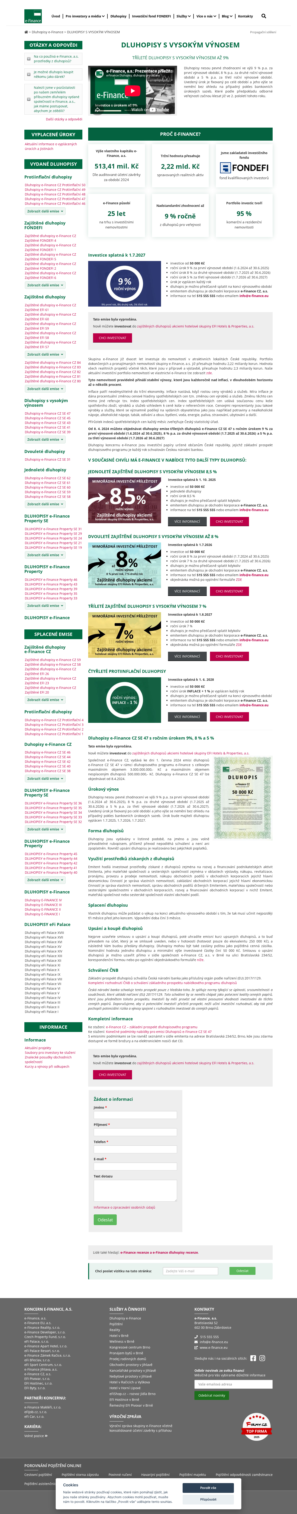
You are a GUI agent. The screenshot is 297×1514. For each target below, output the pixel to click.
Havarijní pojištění (155, 1474)
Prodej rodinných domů (128, 1359)
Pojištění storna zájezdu (80, 1474)
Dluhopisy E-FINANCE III (43, 904)
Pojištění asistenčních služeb (46, 1483)
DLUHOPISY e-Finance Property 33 (51, 598)
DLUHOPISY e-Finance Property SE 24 (53, 538)
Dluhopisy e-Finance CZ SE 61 (48, 482)
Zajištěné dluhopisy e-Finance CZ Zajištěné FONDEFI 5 (50, 256)
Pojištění (116, 1324)
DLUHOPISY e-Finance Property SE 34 (53, 812)
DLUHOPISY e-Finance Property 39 (51, 589)
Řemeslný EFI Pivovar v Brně (131, 1405)
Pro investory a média (84, 16)
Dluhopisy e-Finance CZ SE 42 (48, 761)
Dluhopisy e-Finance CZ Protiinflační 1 (54, 734)
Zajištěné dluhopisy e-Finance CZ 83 (53, 367)
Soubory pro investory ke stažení (50, 1052)
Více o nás (205, 16)
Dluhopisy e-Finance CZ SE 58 (48, 496)
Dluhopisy (118, 16)
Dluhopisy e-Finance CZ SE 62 (48, 478)
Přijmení (102, 1124)
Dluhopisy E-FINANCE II (43, 909)
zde (209, 373)
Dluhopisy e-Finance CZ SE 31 (48, 459)
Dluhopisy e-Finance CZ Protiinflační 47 (55, 199)
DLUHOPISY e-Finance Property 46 (51, 579)
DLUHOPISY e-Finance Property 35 (51, 593)
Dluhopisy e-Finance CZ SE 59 (48, 492)
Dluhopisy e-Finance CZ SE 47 (48, 413)
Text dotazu (103, 1176)
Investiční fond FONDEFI (151, 16)
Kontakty (245, 16)
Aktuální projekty (38, 1048)
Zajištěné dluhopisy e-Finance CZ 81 (53, 376)
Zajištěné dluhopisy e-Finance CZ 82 (53, 372)
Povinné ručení (120, 1474)
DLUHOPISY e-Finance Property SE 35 (53, 808)
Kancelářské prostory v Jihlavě (133, 1370)
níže (200, 960)
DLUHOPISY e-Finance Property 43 (51, 584)
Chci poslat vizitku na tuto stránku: (123, 1271)
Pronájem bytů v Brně (126, 1353)
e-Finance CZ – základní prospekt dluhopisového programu (151, 1027)
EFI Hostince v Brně (124, 1399)
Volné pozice (34, 1436)
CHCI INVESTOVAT (112, 338)
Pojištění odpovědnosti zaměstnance (244, 1474)
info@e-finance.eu (214, 1342)
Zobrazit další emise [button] (43, 211)
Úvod (56, 16)
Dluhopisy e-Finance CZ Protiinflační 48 (55, 194)
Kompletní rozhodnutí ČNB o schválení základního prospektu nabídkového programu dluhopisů (162, 983)
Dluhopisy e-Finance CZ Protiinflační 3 (54, 724)
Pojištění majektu (192, 1474)
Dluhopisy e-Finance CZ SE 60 (48, 487)
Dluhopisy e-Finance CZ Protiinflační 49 (55, 189)
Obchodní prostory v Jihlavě (131, 1364)
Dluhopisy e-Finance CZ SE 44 (48, 757)
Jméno (100, 1107)
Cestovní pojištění (38, 1474)
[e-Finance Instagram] (262, 1358)
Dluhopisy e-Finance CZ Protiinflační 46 (55, 203)
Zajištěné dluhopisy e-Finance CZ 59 (53, 660)
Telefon (101, 1142)
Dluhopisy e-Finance (125, 1318)
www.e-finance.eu (214, 1347)
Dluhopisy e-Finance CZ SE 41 (48, 427)
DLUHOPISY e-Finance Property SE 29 (53, 533)
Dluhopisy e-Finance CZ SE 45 (48, 418)
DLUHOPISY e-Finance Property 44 (51, 858)
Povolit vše (208, 1488)
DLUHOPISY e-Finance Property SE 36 (53, 803)
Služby (182, 16)
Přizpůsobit (208, 1499)
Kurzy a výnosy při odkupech (47, 1066)
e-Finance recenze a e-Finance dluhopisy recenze (159, 1252)
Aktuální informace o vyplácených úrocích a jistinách (51, 146)
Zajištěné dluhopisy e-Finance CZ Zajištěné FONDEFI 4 (50, 238)
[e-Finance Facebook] (253, 1358)
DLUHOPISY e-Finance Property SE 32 (53, 822)
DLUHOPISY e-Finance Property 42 (51, 863)
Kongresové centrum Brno (130, 1347)
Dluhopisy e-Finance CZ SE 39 (48, 432)
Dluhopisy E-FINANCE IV (43, 900)
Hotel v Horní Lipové (125, 1388)
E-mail (100, 1159)
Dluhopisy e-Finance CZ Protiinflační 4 (54, 720)
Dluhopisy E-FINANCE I (42, 914)
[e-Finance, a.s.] (26, 32)
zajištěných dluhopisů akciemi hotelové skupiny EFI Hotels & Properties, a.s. (195, 326)
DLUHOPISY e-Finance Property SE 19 (53, 547)
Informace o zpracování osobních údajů (124, 1207)
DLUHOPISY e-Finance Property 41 (51, 868)
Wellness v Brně (122, 1341)
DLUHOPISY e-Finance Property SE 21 (53, 543)
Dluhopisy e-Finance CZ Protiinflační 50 (55, 185)
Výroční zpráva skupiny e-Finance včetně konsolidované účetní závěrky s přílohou (141, 1428)
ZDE (239, 579)
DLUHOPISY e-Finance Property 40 (51, 872)
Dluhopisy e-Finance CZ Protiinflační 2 (54, 729)
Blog (226, 16)
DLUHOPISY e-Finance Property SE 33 (53, 817)
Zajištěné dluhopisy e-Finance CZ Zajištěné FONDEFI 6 (50, 275)
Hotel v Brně (119, 1335)
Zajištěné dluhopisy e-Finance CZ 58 (53, 664)
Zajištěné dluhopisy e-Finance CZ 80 (53, 381)
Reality (115, 1330)
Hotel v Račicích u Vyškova (130, 1382)
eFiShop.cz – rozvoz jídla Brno (132, 1394)
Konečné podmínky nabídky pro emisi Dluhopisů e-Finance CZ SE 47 (159, 1031)
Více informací (187, 521)
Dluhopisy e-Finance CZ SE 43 (48, 422)
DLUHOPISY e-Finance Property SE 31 (53, 529)
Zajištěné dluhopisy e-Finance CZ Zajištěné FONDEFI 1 (50, 247)
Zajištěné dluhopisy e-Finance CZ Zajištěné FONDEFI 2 (50, 266)
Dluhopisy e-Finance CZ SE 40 (48, 766)
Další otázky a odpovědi (64, 119)
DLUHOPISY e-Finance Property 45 (51, 854)
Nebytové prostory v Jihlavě (131, 1376)
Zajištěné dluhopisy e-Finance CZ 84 (53, 362)
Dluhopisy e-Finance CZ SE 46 (48, 752)
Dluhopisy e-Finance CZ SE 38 (48, 771)
